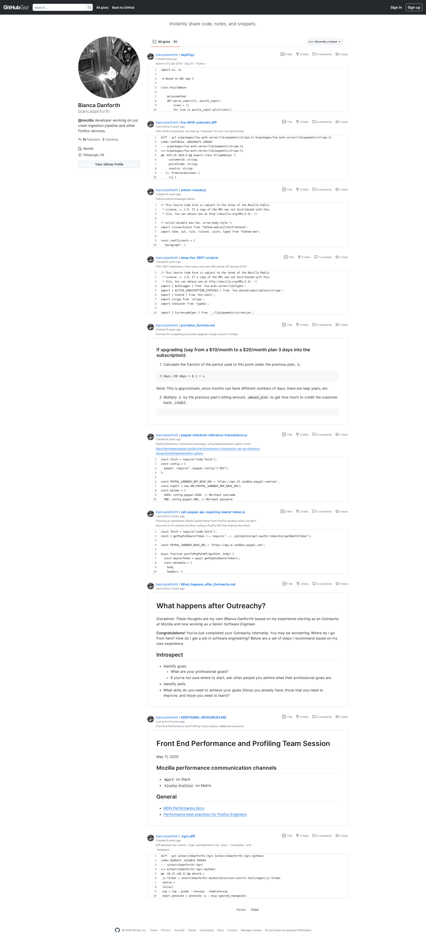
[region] (248, 90)
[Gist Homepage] (16, 7)
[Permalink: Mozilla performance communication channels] (153, 768)
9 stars (343, 583)
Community (207, 930)
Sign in (396, 7)
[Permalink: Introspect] (153, 655)
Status (192, 930)
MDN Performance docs (184, 808)
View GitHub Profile (109, 164)
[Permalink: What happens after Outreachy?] (153, 606)
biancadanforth (167, 55)
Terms (154, 930)
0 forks (304, 54)
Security (179, 930)
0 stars (343, 54)
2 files (288, 54)
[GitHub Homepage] (117, 930)
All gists (102, 7)
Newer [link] (241, 909)
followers (92, 139)
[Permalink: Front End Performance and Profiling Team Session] (153, 744)
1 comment (325, 257)
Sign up (414, 7)
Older (255, 909)
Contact (232, 930)
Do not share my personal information (288, 930)
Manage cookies (251, 930)
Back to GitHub (123, 7)
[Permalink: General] (153, 797)
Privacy (166, 930)
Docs (220, 930)
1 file (289, 122)
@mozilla (86, 120)
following (110, 139)
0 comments (324, 54)
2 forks (304, 583)
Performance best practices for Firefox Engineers (205, 814)
